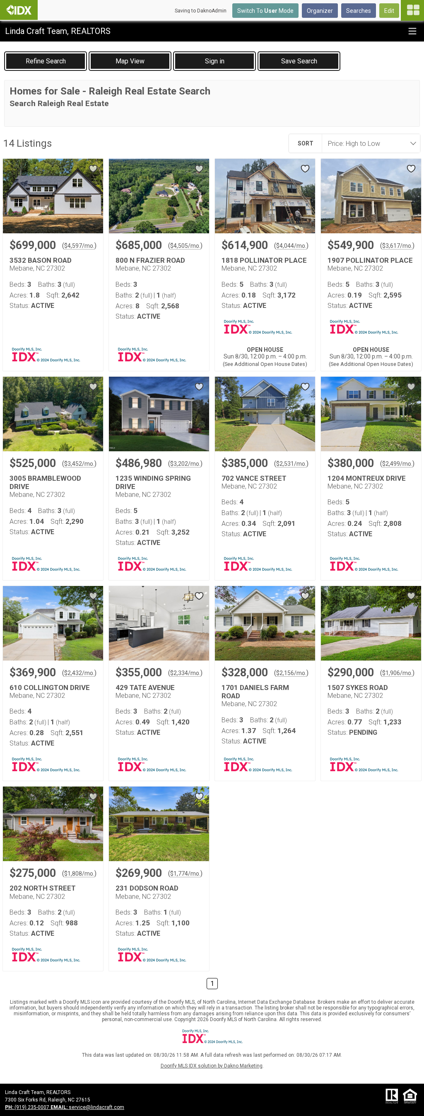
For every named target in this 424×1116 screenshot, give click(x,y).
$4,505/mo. (185, 245)
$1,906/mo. (397, 673)
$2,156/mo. (291, 673)
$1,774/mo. (185, 873)
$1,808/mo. (79, 873)
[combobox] (368, 143)
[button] (130, 61)
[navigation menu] (412, 10)
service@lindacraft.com (87, 1107)
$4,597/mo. (79, 245)
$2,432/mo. (79, 673)
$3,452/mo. (79, 463)
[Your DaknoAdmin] (19, 10)
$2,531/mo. (291, 463)
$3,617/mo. (397, 245)
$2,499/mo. (397, 463)
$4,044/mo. (291, 245)
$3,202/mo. (185, 463)
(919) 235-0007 (28, 1107)
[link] (45, 61)
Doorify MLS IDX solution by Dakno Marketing (212, 1066)
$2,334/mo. (185, 673)
